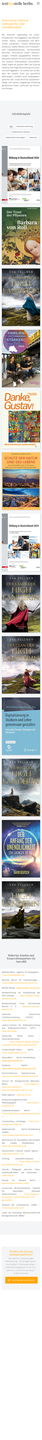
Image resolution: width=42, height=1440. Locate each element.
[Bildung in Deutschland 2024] (21, 542)
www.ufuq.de (8, 1175)
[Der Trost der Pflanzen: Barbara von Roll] (21, 236)
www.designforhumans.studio (15, 1183)
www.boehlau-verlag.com (28, 988)
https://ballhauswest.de (13, 975)
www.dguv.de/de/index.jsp (14, 1020)
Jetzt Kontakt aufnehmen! (23, 1280)
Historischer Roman (21, 132)
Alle (11, 126)
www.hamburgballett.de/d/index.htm (19, 1068)
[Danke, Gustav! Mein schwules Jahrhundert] (21, 420)
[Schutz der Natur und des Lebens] (21, 481)
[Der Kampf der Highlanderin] (21, 603)
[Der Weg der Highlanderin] (21, 787)
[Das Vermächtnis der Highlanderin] (21, 297)
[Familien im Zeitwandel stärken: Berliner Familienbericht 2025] (21, 358)
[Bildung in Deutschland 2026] (21, 174)
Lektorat (33, 137)
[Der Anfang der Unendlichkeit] (21, 849)
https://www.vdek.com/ (13, 1208)
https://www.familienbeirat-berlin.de (19, 983)
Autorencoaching (25, 126)
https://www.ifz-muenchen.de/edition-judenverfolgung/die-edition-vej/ (21, 1087)
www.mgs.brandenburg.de (14, 1146)
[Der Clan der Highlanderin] (21, 665)
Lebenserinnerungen (15, 137)
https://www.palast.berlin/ (14, 1053)
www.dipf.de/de (9, 1031)
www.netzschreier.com (13, 1154)
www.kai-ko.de (24, 1095)
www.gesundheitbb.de (12, 1061)
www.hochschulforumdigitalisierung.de (20, 1076)
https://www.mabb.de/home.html (17, 1135)
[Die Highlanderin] (21, 910)
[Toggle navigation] (38, 3)
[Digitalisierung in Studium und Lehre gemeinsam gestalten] (21, 726)
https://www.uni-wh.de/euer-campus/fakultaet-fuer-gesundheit (21, 1197)
